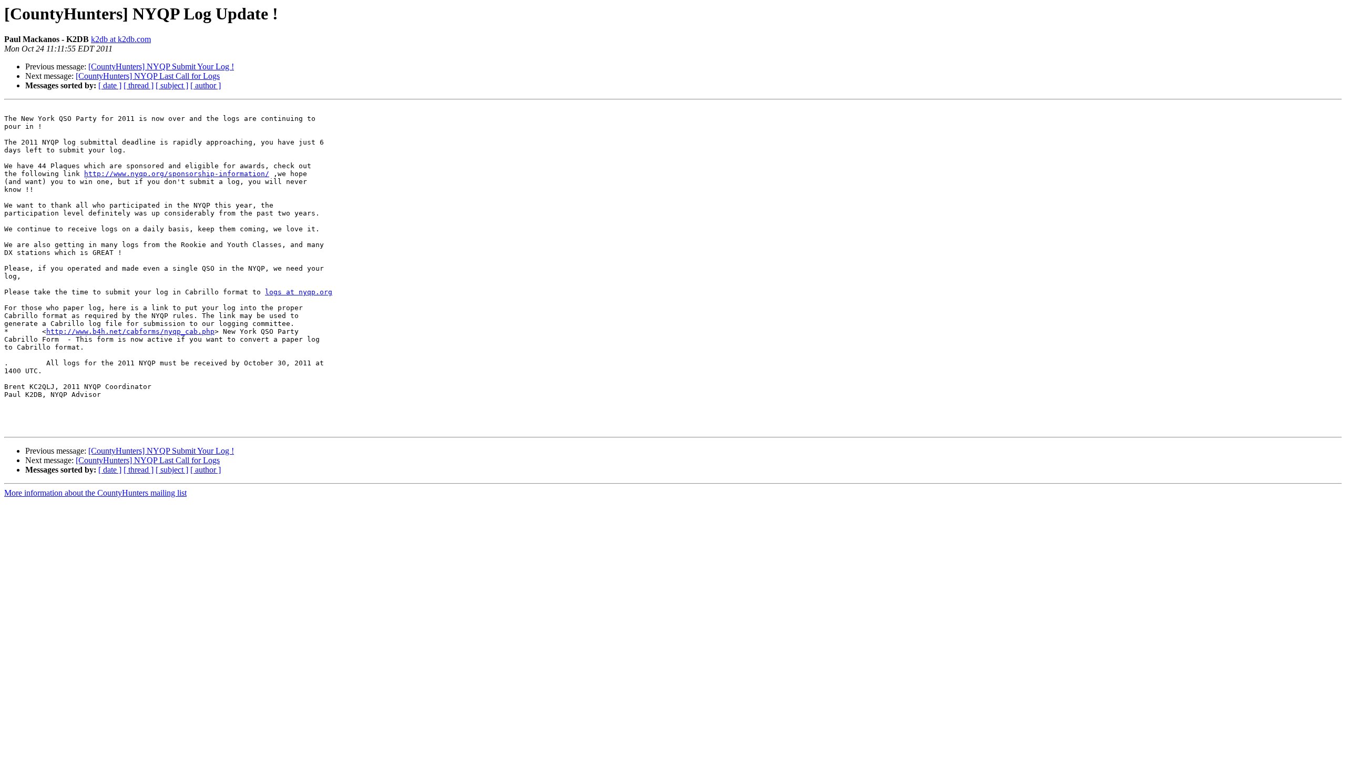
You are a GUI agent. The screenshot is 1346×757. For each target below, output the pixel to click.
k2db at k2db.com (121, 39)
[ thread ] (139, 85)
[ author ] (205, 85)
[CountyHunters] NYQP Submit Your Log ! (161, 66)
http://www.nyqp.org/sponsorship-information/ (176, 174)
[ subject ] (172, 85)
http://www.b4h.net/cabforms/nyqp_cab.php (130, 331)
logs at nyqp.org (298, 292)
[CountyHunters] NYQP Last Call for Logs (148, 75)
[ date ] (109, 85)
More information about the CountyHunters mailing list (95, 492)
